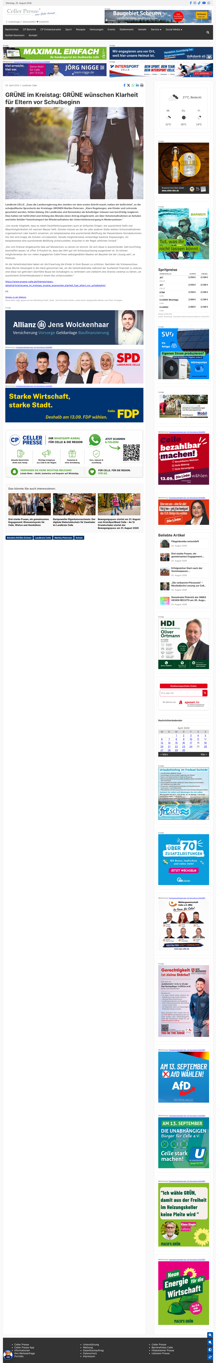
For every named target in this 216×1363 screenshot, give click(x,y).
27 (161, 750)
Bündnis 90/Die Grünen (19, 537)
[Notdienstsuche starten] (204, 693)
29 (176, 750)
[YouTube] (204, 2)
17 (191, 742)
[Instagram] (195, 2)
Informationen (22, 1350)
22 (176, 746)
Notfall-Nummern (14, 35)
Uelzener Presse (161, 1353)
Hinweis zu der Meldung (15, 297)
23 (183, 746)
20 (161, 746)
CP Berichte (29, 29)
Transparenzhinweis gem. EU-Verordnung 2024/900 (32, 62)
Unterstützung (91, 1344)
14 (169, 742)
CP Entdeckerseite (50, 29)
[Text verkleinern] (210, 1342)
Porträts (19, 1356)
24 (190, 746)
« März (164, 754)
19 (205, 742)
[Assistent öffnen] (8, 1355)
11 (198, 739)
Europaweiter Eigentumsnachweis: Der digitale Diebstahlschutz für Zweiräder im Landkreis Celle (74, 522)
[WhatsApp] (208, 2)
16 (183, 742)
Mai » (204, 754)
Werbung (88, 1347)
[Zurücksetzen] (210, 1357)
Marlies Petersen (63, 537)
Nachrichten (12, 29)
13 (162, 742)
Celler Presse (21, 1344)
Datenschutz (90, 1353)
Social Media (173, 29)
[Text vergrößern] (210, 1335)
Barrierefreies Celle (162, 1347)
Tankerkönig (168, 316)
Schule (79, 537)
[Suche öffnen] (208, 32)
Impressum (89, 1356)
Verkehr (142, 29)
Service (155, 29)
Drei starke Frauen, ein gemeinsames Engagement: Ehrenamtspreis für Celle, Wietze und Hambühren (28, 522)
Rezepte (80, 29)
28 (169, 750)
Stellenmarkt (127, 29)
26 (205, 746)
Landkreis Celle (29, 85)
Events (111, 29)
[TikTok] (199, 2)
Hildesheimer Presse (163, 1350)
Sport (68, 29)
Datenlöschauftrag (93, 1350)
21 (169, 746)
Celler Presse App (24, 1347)
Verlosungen (96, 29)
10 (191, 739)
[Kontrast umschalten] (210, 1350)
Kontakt (33, 35)
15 (176, 742)
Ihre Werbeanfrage (24, 1353)
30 (183, 750)
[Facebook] (191, 2)
